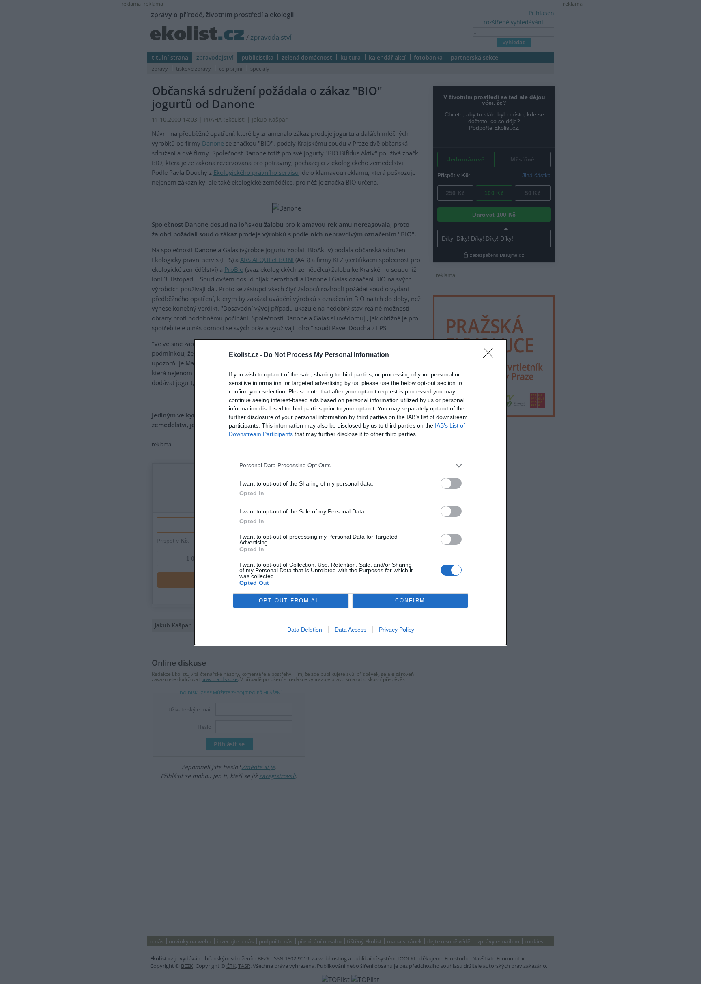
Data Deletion (304, 629)
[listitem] (350, 465)
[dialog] (350, 492)
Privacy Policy (396, 629)
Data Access (350, 629)
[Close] (491, 355)
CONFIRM (410, 600)
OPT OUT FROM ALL (291, 600)
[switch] (451, 483)
